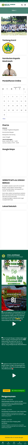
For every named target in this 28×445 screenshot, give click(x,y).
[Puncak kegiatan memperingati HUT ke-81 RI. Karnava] (14, 323)
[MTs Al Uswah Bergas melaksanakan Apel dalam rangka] (14, 349)
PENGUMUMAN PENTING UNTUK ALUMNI (12, 401)
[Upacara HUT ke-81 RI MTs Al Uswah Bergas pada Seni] (14, 298)
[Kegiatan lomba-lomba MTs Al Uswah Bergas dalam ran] (14, 375)
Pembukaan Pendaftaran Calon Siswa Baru (14, 411)
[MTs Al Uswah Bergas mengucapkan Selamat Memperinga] (14, 272)
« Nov (3, 119)
